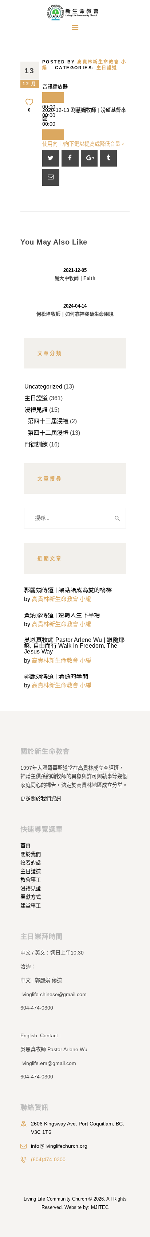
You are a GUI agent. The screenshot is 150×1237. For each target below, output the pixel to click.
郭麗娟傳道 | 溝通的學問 (56, 676)
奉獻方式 (30, 897)
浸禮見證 (36, 409)
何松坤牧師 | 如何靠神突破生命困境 (75, 314)
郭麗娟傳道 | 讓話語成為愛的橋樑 (68, 590)
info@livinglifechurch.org (59, 1146)
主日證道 (107, 67)
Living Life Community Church (55, 1199)
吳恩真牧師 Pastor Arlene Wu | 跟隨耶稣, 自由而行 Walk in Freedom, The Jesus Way (74, 645)
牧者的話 (30, 863)
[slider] (83, 144)
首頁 (25, 845)
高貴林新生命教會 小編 (61, 599)
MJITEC (99, 1207)
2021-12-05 (75, 270)
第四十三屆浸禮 (48, 421)
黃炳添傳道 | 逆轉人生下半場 (62, 615)
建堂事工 (30, 906)
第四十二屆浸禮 (48, 432)
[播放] (53, 97)
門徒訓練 (36, 444)
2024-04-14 (75, 306)
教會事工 (30, 880)
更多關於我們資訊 (40, 798)
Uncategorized (43, 386)
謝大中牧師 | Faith (75, 278)
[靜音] (53, 134)
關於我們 (30, 854)
